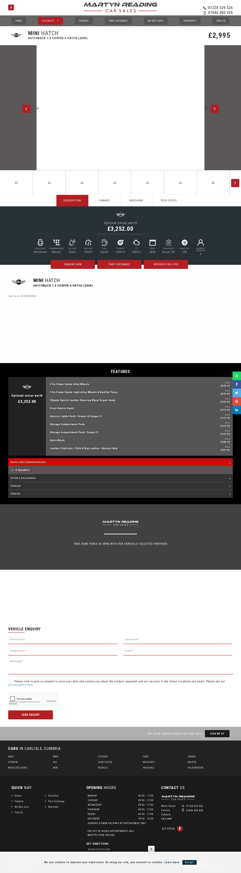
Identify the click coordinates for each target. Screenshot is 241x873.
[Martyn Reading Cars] (178, 799)
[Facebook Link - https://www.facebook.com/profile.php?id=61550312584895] (11, 7)
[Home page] (120, 7)
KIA (55, 762)
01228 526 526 (220, 8)
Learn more (172, 862)
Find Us (221, 20)
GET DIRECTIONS (97, 843)
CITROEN (103, 756)
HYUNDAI (13, 762)
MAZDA (192, 762)
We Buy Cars (156, 20)
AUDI (11, 756)
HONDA (192, 756)
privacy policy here (20, 684)
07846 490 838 (220, 12)
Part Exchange (118, 20)
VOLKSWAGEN (195, 767)
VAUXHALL (149, 767)
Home (19, 20)
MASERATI (149, 762)
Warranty (189, 20)
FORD (146, 756)
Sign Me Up (217, 733)
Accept (189, 862)
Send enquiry (31, 714)
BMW (56, 756)
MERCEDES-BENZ (17, 767)
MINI (55, 767)
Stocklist (48, 20)
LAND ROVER (105, 762)
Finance (84, 20)
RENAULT (103, 767)
